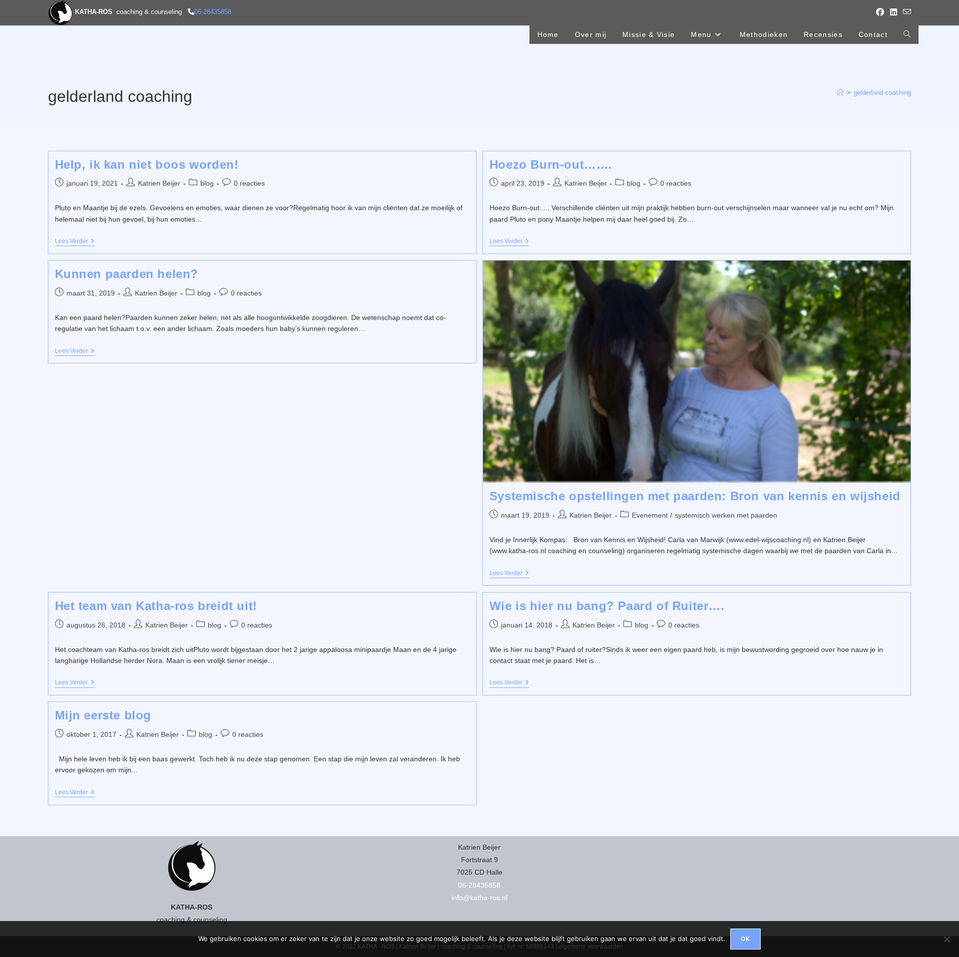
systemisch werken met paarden (726, 515)
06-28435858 (212, 11)
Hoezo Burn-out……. (550, 164)
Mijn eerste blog (103, 715)
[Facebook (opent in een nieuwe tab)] (880, 12)
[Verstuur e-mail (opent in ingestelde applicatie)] (905, 12)
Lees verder (74, 242)
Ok (745, 939)
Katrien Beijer (159, 183)
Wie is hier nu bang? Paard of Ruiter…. (607, 606)
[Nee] (947, 939)
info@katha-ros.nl (479, 898)
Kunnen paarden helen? (127, 274)
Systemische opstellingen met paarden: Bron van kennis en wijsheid (695, 496)
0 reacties (249, 183)
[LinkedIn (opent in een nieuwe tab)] (893, 12)
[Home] (840, 92)
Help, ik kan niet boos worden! (147, 164)
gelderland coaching (882, 92)
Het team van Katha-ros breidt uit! (156, 606)
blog (207, 183)
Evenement (650, 515)
